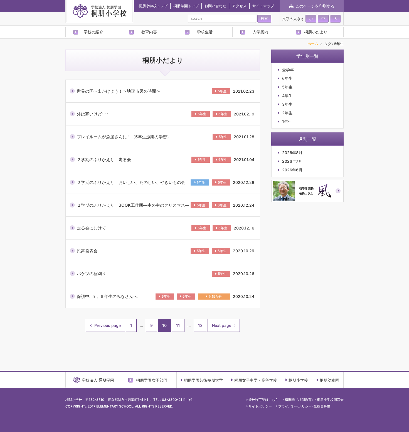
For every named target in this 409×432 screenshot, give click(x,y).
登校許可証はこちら (263, 400)
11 (178, 325)
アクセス (239, 6)
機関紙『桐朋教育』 (300, 400)
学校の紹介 (93, 31)
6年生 (222, 114)
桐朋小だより (315, 31)
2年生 (287, 113)
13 (200, 325)
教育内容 (149, 31)
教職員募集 (322, 406)
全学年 (288, 70)
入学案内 (260, 31)
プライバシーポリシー (295, 406)
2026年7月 (292, 161)
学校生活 (205, 31)
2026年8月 (292, 153)
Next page (221, 325)
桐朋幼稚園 (329, 380)
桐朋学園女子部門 (151, 380)
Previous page (107, 325)
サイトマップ (263, 6)
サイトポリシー (260, 406)
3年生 (287, 104)
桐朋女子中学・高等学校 (255, 380)
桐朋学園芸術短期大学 (203, 380)
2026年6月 (292, 170)
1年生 (201, 182)
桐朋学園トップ (186, 6)
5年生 (222, 91)
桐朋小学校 (298, 380)
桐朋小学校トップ (153, 6)
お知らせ (215, 296)
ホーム (312, 44)
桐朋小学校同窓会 (330, 400)
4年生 (287, 96)
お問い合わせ (215, 6)
